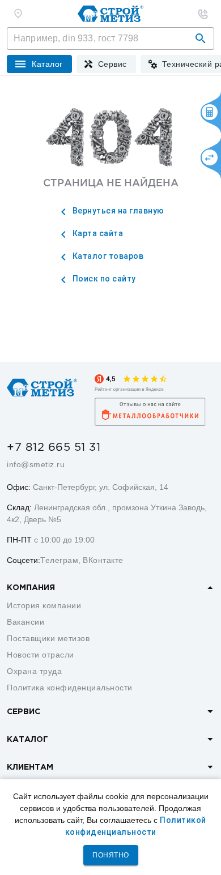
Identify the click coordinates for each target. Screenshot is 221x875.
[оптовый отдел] (203, 13)
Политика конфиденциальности (70, 687)
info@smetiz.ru (36, 464)
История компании (44, 605)
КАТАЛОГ (27, 739)
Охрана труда (34, 671)
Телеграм (59, 560)
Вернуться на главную (117, 210)
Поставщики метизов (48, 638)
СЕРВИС (23, 711)
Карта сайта (96, 233)
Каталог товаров (106, 256)
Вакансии (25, 621)
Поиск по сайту (103, 278)
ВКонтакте (103, 560)
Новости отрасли (40, 654)
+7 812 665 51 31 (53, 447)
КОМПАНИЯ (31, 587)
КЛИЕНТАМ (30, 767)
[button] (200, 38)
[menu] (106, 64)
